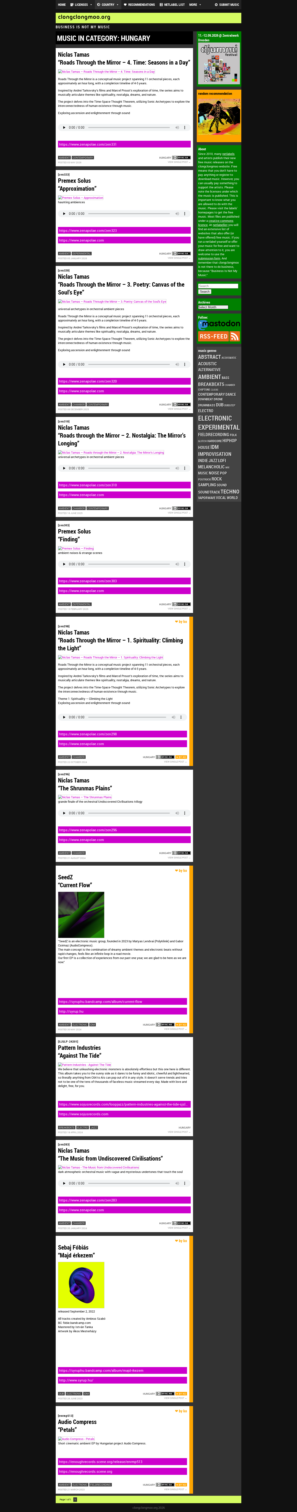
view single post (178, 162)
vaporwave (206, 498)
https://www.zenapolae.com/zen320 (88, 381)
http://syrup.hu (71, 1011)
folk (233, 435)
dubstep (229, 405)
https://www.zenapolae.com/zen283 (88, 1200)
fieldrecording (213, 435)
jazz (213, 461)
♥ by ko (181, 757)
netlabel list (174, 4)
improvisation (214, 454)
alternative (209, 369)
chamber (230, 385)
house (204, 447)
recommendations (141, 4)
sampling (207, 485)
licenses (81, 4)
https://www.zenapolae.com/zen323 (88, 230)
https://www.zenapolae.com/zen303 (88, 581)
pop (223, 473)
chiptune (204, 389)
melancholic (211, 467)
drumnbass (206, 405)
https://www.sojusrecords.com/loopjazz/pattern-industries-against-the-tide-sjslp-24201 (123, 1105)
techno (230, 491)
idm (214, 447)
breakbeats (211, 384)
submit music (229, 4)
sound (222, 485)
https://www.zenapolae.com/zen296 (88, 830)
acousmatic (229, 358)
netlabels (228, 154)
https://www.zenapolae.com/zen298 (88, 734)
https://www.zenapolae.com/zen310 (88, 485)
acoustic (207, 363)
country (108, 4)
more (193, 4)
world (232, 497)
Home (62, 4)
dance (231, 394)
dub (220, 404)
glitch (202, 441)
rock (217, 479)
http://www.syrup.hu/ (76, 1380)
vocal (221, 497)
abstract (209, 356)
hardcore (214, 441)
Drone (218, 399)
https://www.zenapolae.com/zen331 (88, 144)
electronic (215, 418)
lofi (222, 460)
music (203, 473)
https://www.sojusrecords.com (83, 1114)
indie (203, 460)
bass (225, 377)
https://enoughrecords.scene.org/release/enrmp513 (100, 1461)
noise (214, 473)
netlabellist (220, 225)
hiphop (230, 440)
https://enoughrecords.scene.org (85, 1471)
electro (205, 410)
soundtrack (209, 492)
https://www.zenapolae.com (81, 240)
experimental (219, 427)
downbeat (205, 399)
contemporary (211, 394)
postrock (204, 479)
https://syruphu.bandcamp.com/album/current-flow (100, 1001)
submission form (209, 258)
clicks (214, 389)
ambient (209, 376)
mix (227, 467)
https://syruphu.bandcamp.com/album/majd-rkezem (101, 1370)
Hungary (165, 157)
